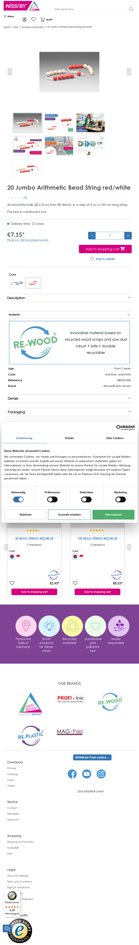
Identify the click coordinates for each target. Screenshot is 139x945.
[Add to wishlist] (12, 583)
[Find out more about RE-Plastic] (30, 735)
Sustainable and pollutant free (93, 645)
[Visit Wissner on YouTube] (86, 773)
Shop (15, 26)
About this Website (17, 875)
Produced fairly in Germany (23, 643)
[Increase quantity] (128, 235)
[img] (12, 556)
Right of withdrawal (18, 887)
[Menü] (18, 891)
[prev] (6, 547)
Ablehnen (25, 514)
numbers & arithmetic (33, 26)
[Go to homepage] (22, 5)
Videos (11, 785)
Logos (10, 779)
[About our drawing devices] (70, 698)
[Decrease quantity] (92, 235)
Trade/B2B (13, 847)
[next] (129, 547)
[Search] (131, 9)
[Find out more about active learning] (30, 703)
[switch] (52, 499)
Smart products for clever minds (46, 645)
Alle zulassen (113, 514)
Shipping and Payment (20, 841)
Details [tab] (69, 438)
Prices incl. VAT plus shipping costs (27, 239)
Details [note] (13, 398)
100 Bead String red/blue (97, 538)
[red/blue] (17, 283)
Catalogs (12, 774)
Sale (9, 853)
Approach (13, 819)
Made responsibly (116, 641)
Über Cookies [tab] (115, 438)
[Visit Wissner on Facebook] (72, 773)
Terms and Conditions (19, 881)
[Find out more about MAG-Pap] (70, 731)
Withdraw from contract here (93, 757)
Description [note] (16, 298)
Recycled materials (69, 641)
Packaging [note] (16, 412)
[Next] (129, 71)
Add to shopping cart (34, 591)
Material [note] (14, 314)
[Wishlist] (33, 19)
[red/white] (33, 283)
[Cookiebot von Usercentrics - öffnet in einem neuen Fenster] (119, 427)
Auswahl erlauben (69, 514)
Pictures (11, 768)
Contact (12, 807)
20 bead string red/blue (34, 538)
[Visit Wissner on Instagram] (101, 773)
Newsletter (13, 813)
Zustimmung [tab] (24, 438)
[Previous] (10, 71)
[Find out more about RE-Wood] (110, 701)
